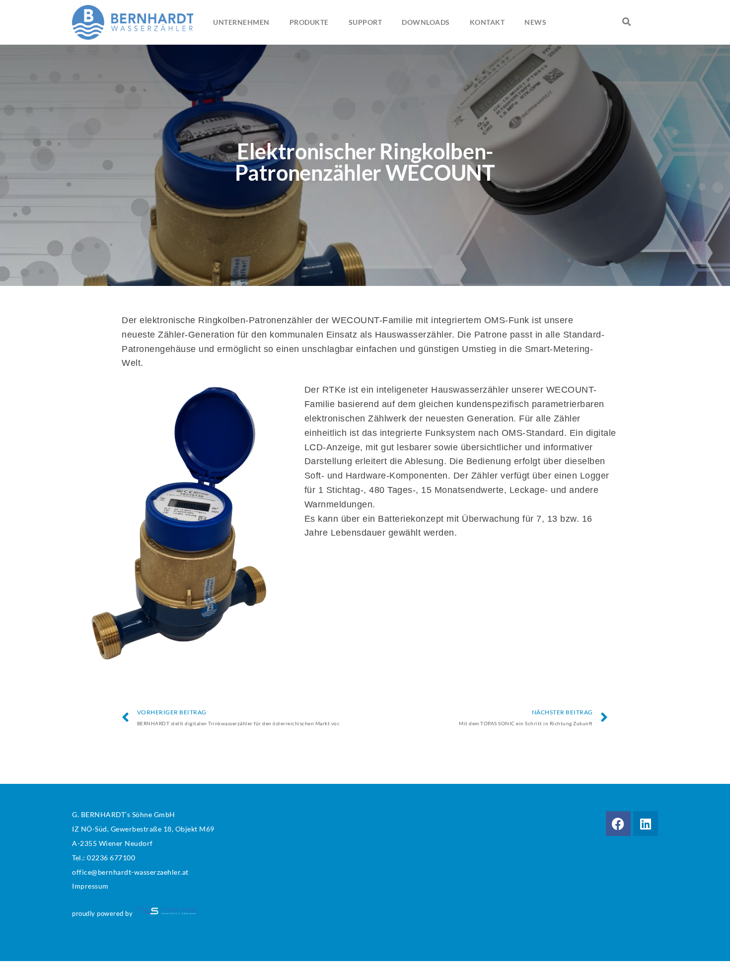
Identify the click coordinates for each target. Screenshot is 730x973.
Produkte (309, 22)
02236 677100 (111, 857)
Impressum (90, 886)
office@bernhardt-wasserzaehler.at (130, 872)
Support (365, 22)
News (535, 22)
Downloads (426, 22)
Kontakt (487, 22)
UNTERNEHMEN (241, 22)
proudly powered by (103, 913)
